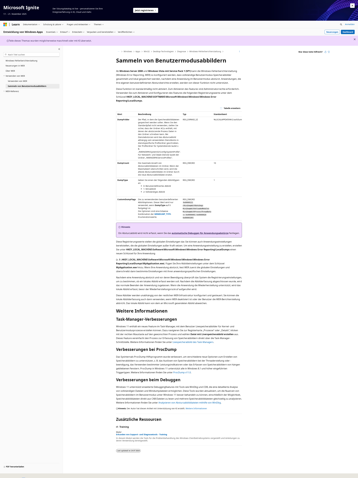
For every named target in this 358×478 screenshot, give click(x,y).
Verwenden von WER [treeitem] (17, 81)
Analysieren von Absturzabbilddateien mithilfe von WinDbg (189, 402)
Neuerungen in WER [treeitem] (15, 65)
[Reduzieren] (59, 49)
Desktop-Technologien (163, 51)
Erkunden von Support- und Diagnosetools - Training (141, 434)
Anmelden (350, 24)
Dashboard (348, 32)
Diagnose (181, 51)
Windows (128, 51)
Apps (138, 51)
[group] (179, 165)
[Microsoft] (5, 24)
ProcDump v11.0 (182, 372)
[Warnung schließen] (352, 5)
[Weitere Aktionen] (239, 51)
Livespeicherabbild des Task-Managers (193, 342)
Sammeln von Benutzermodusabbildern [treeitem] (27, 86)
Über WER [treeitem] (10, 71)
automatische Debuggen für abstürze (200, 233)
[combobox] (31, 54)
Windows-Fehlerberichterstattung (205, 51)
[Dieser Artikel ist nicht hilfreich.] (328, 52)
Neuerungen (332, 32)
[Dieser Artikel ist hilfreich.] (325, 52)
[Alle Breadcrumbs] (118, 51)
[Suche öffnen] (341, 24)
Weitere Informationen (196, 408)
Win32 (147, 51)
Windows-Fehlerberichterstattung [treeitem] (21, 60)
